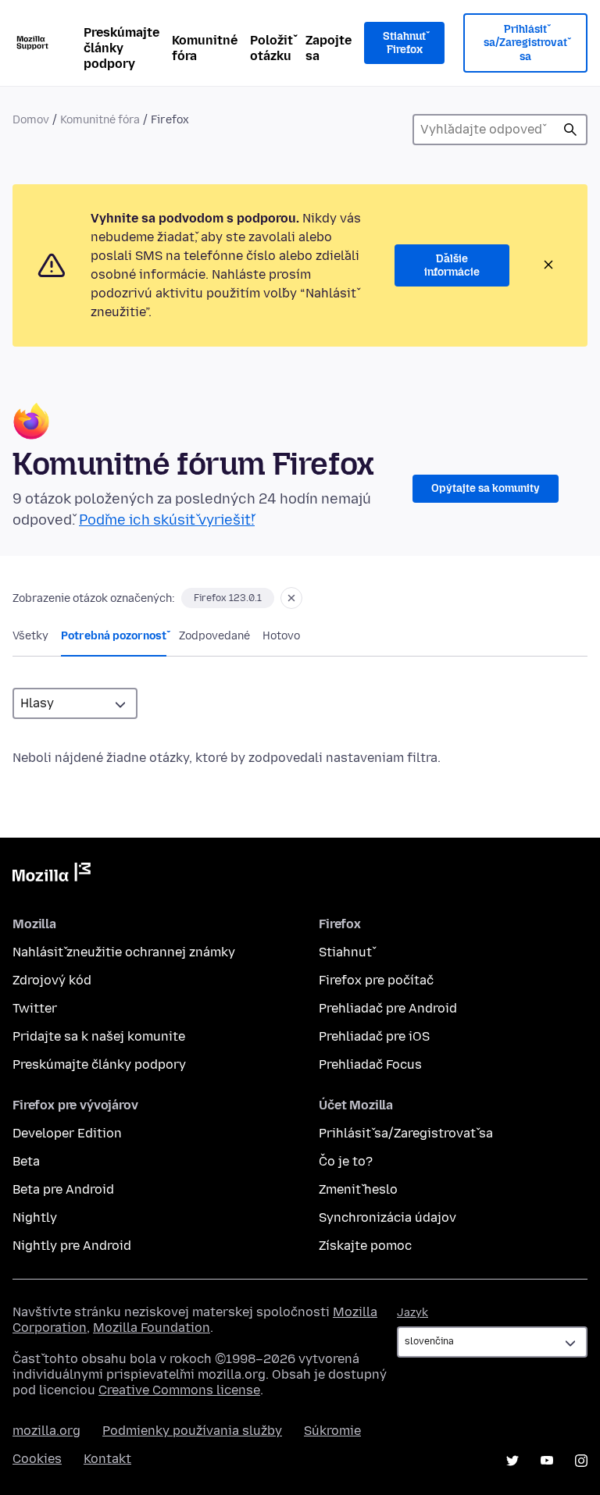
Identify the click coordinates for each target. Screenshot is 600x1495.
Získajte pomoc (365, 1245)
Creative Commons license (179, 1390)
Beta (26, 1161)
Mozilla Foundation (151, 1327)
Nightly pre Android (71, 1245)
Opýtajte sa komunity (485, 488)
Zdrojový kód (51, 980)
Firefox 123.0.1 (228, 598)
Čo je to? (346, 1161)
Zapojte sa (328, 48)
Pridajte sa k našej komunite (98, 1036)
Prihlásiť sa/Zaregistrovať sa (525, 43)
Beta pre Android (63, 1189)
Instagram (581, 1460)
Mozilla (51, 875)
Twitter (34, 1008)
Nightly (34, 1217)
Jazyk (412, 1312)
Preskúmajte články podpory (121, 48)
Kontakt (107, 1458)
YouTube (547, 1460)
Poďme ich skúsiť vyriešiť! (167, 520)
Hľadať (570, 129)
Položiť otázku (271, 48)
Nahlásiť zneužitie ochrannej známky (123, 952)
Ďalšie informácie (452, 265)
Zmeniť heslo (358, 1189)
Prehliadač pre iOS (374, 1036)
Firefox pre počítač (376, 980)
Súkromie (332, 1430)
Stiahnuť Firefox (404, 43)
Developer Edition (67, 1133)
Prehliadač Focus (370, 1064)
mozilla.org (46, 1430)
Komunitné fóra (205, 48)
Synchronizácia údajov (387, 1217)
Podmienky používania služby (192, 1430)
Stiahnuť (345, 952)
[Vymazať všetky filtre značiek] (291, 598)
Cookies (37, 1458)
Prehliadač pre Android (388, 1008)
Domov (30, 119)
